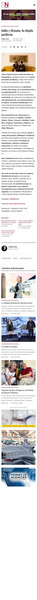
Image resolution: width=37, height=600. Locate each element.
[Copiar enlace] (25, 46)
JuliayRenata (14, 199)
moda (15, 258)
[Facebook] (10, 46)
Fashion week (7, 258)
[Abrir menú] (34, 5)
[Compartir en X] (14, 46)
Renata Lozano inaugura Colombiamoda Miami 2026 (25, 222)
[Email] (21, 46)
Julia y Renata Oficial (17, 204)
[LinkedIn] (17, 46)
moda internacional (25, 258)
